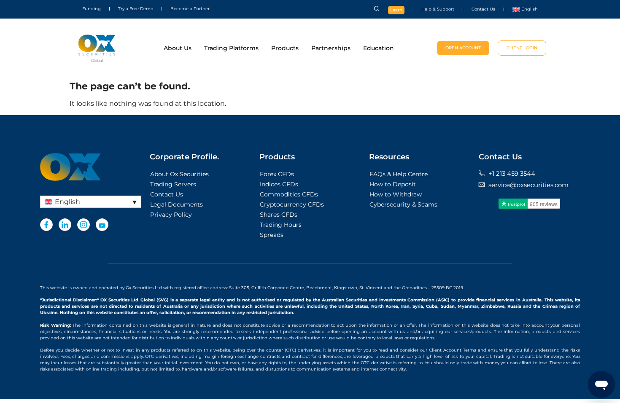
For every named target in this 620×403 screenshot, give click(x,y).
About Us (177, 48)
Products (285, 48)
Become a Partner (190, 8)
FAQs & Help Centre (398, 174)
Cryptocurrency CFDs (292, 204)
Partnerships (330, 48)
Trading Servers (173, 184)
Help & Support (437, 9)
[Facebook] (46, 224)
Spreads (271, 235)
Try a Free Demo (135, 8)
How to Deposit (392, 184)
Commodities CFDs (289, 194)
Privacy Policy (171, 214)
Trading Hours (281, 224)
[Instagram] (83, 224)
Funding (91, 8)
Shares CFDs (278, 214)
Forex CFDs (277, 174)
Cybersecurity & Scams (403, 204)
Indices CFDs (279, 184)
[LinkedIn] (65, 224)
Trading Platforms (231, 48)
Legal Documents (176, 204)
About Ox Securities (179, 174)
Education (378, 48)
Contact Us (483, 9)
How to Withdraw (395, 194)
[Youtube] (102, 224)
